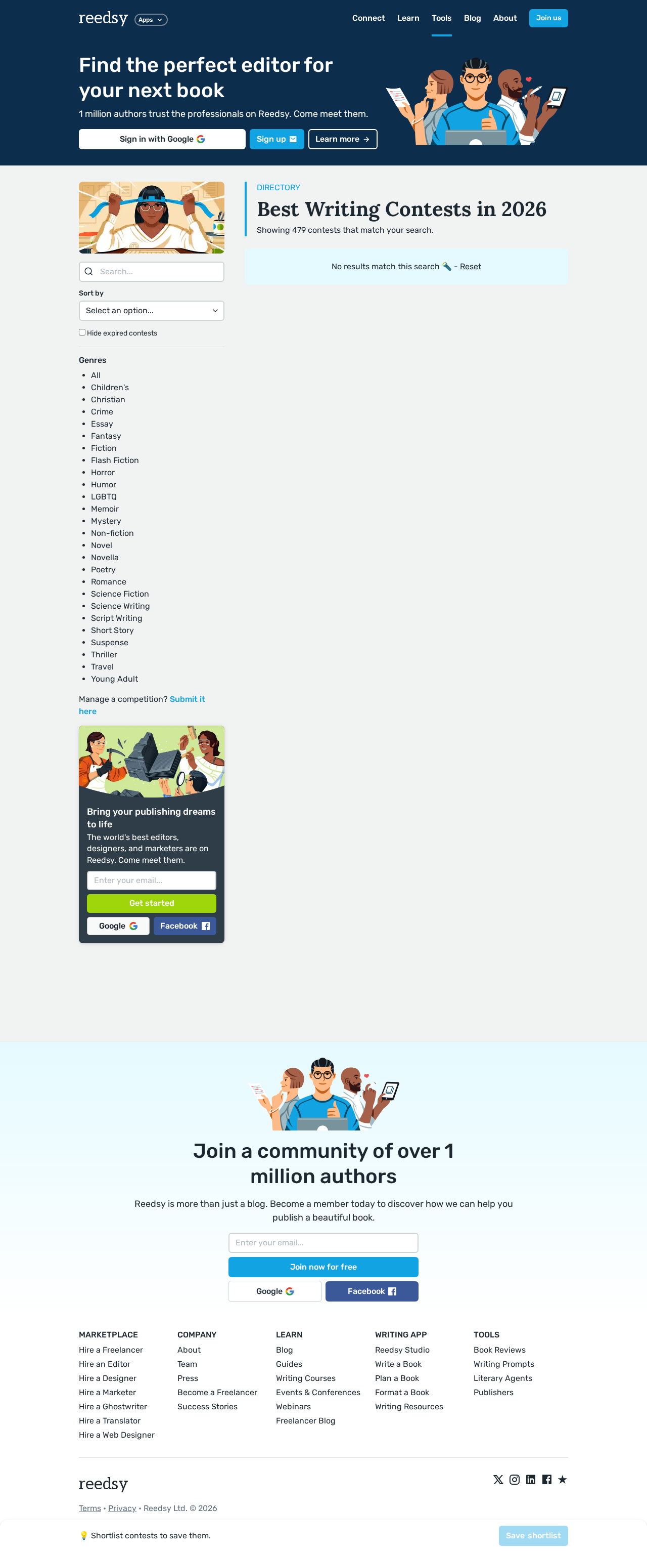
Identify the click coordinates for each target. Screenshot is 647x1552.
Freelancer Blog (306, 1420)
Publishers (494, 1392)
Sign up (271, 139)
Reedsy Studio (402, 1350)
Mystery (106, 521)
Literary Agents (503, 1378)
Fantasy (106, 436)
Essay (102, 424)
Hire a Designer (107, 1378)
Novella (105, 557)
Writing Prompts (504, 1364)
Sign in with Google (157, 139)
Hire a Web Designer (117, 1435)
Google (112, 926)
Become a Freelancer (217, 1392)
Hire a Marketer (107, 1392)
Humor (103, 484)
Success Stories (207, 1406)
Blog (472, 18)
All (96, 375)
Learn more (337, 139)
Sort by (91, 293)
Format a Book (402, 1392)
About (505, 18)
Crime (102, 411)
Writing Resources (409, 1406)
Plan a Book (397, 1378)
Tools (442, 18)
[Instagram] (515, 1480)
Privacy (122, 1508)
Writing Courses (306, 1378)
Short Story (112, 630)
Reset (470, 266)
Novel (101, 545)
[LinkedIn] (531, 1480)
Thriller (104, 654)
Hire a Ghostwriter (113, 1406)
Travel (102, 667)
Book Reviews (500, 1350)
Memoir (105, 509)
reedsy (103, 18)
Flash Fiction (115, 460)
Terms (90, 1508)
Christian (108, 399)
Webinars (293, 1406)
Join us (548, 18)
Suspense (109, 642)
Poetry (103, 569)
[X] (498, 1480)
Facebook (179, 926)
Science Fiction (120, 594)
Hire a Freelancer (111, 1350)
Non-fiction (112, 533)
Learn (408, 18)
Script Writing (117, 618)
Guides (289, 1364)
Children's (110, 387)
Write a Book (398, 1364)
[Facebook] (547, 1480)
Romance (108, 581)
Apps (145, 19)
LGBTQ (104, 496)
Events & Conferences (318, 1392)
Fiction (104, 448)
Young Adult (114, 679)
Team (187, 1364)
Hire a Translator (110, 1420)
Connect (368, 18)
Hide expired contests (121, 333)
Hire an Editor (104, 1364)
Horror (103, 472)
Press (187, 1378)
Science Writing (120, 606)
